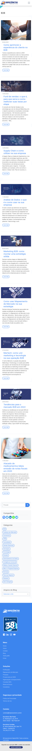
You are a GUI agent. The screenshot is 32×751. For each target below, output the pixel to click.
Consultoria (6, 687)
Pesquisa (5, 674)
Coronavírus (6, 535)
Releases (6, 578)
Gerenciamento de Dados (10, 558)
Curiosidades (7, 542)
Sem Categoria (7, 582)
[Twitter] (7, 517)
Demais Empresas (8, 545)
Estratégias (6, 552)
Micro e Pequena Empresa (10, 568)
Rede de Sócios (7, 684)
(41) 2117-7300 (9, 730)
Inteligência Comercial (9, 562)
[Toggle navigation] (29, 3)
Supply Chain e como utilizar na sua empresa (15, 151)
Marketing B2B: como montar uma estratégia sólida (15, 254)
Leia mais (6, 70)
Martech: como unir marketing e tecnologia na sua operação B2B (15, 355)
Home (4, 646)
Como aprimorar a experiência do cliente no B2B (16, 47)
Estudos (5, 555)
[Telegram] (16, 517)
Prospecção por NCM (9, 677)
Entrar (4, 658)
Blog (4, 653)
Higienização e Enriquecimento (12, 679)
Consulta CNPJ (7, 682)
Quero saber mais (16, 747)
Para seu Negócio (8, 575)
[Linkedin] (10, 517)
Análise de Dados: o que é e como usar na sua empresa (15, 202)
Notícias (5, 572)
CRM (4, 539)
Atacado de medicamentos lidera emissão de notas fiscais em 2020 (15, 467)
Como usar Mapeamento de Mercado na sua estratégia (15, 304)
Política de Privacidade (9, 698)
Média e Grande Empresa (10, 565)
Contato (5, 651)
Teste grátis (6, 656)
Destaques (6, 549)
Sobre (4, 648)
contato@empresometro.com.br (12, 713)
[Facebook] (3, 517)
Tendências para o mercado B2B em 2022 (15, 405)
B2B (4, 529)
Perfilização (6, 670)
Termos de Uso (7, 701)
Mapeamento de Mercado (10, 672)
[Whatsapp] (13, 517)
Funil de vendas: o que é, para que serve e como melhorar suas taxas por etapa (15, 100)
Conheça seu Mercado (9, 532)
